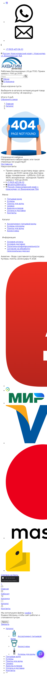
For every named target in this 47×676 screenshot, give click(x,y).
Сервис (10, 206)
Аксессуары (13, 231)
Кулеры (11, 201)
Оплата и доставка (16, 210)
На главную (7, 164)
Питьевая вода (14, 199)
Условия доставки (16, 244)
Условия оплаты (15, 242)
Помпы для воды (15, 203)
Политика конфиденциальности (23, 246)
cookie (28, 613)
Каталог (10, 628)
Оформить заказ (9, 99)
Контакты (12, 213)
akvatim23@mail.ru (17, 184)
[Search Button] (26, 76)
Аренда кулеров (15, 208)
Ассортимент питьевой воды (21, 224)
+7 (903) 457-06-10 (14, 49)
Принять (5, 622)
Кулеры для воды (15, 226)
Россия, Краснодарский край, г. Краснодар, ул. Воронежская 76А (22, 188)
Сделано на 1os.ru (9, 575)
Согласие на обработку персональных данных (18, 250)
